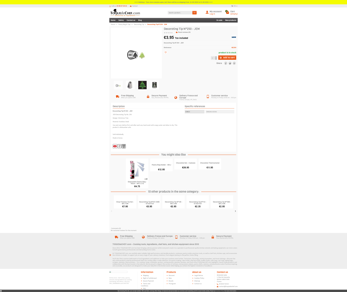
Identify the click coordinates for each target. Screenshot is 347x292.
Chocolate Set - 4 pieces (185, 163)
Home (113, 20)
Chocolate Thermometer (210, 163)
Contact (135, 6)
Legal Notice (198, 275)
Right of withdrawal (150, 278)
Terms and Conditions (145, 285)
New (170, 278)
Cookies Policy (199, 278)
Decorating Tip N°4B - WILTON (173, 203)
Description (119, 106)
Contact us (131, 20)
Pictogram (172, 284)
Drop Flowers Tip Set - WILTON (125, 203)
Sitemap (197, 281)
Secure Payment (148, 281)
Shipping (146, 275)
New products (230, 20)
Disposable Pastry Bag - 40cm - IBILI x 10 (137, 183)
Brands (171, 281)
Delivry (121, 20)
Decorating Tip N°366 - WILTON (222, 203)
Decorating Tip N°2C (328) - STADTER (149, 203)
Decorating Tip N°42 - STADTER (197, 203)
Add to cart (229, 57)
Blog (140, 20)
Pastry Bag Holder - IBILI (161, 165)
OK (194, 13)
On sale (219, 20)
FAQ (144, 288)
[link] (225, 63)
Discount (172, 275)
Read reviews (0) (184, 32)
